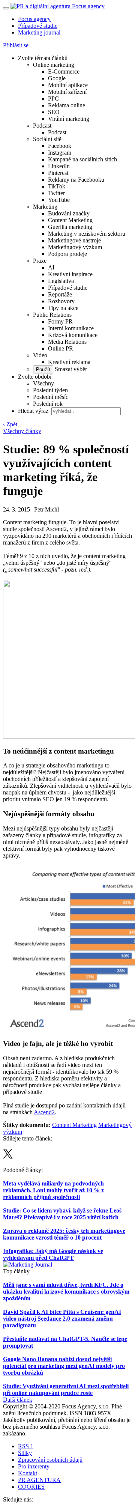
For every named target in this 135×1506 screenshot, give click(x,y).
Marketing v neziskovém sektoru (86, 233)
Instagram (59, 152)
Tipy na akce (63, 308)
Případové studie (37, 26)
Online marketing (53, 65)
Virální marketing (68, 119)
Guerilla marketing (70, 227)
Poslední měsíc (50, 397)
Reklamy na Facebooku (76, 179)
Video (40, 355)
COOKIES (31, 1486)
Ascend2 (44, 1112)
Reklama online (66, 105)
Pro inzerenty (34, 1466)
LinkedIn (59, 166)
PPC (53, 98)
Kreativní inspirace (70, 274)
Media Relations (67, 342)
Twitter (56, 193)
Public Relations (52, 314)
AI (51, 267)
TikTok (56, 186)
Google (57, 78)
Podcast (42, 125)
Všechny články (22, 431)
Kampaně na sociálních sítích (82, 159)
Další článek (17, 1399)
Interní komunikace (71, 328)
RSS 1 (25, 1446)
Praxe (39, 260)
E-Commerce (64, 71)
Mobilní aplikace (68, 85)
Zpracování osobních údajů (50, 1459)
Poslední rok (48, 403)
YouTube (59, 200)
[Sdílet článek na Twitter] (8, 1156)
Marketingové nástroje (74, 240)
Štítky (25, 1453)
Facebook (59, 146)
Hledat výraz (34, 411)
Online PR (60, 348)
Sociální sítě (47, 139)
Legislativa (61, 281)
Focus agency (34, 19)
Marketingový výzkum (75, 247)
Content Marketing (70, 220)
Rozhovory (61, 301)
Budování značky (69, 213)
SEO (54, 112)
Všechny (43, 383)
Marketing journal (39, 32)
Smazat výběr (70, 369)
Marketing (45, 206)
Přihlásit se (15, 45)
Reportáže (60, 294)
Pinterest (58, 173)
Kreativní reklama (69, 362)
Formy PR (60, 321)
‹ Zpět (10, 424)
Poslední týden (50, 390)
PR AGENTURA (39, 1480)
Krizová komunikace (73, 335)
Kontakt (27, 1473)
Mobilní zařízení (67, 92)
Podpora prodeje (67, 254)
